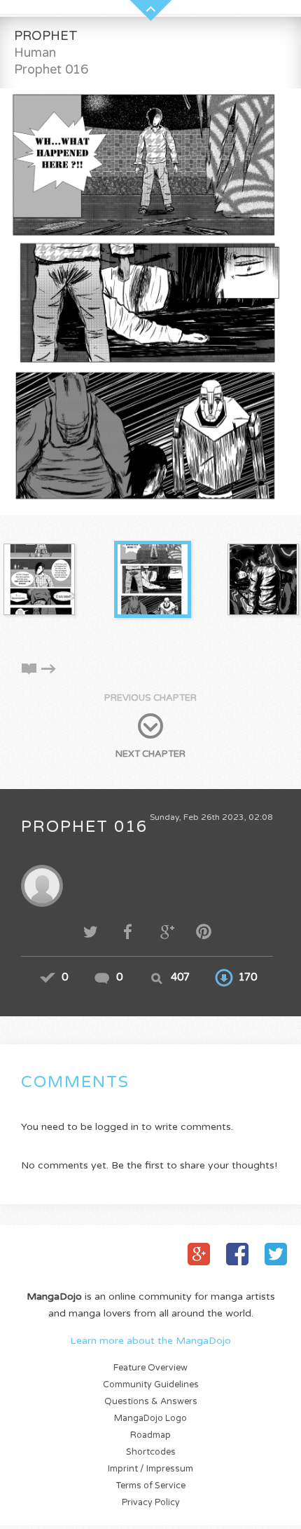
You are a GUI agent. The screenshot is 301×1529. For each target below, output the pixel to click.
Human (35, 52)
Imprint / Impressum (150, 1469)
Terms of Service (151, 1486)
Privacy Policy (151, 1502)
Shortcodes (151, 1452)
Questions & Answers (150, 1401)
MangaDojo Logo (150, 1418)
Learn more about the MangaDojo (150, 1341)
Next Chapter (150, 754)
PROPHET (46, 35)
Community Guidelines (151, 1385)
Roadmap (150, 1435)
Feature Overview (150, 1368)
